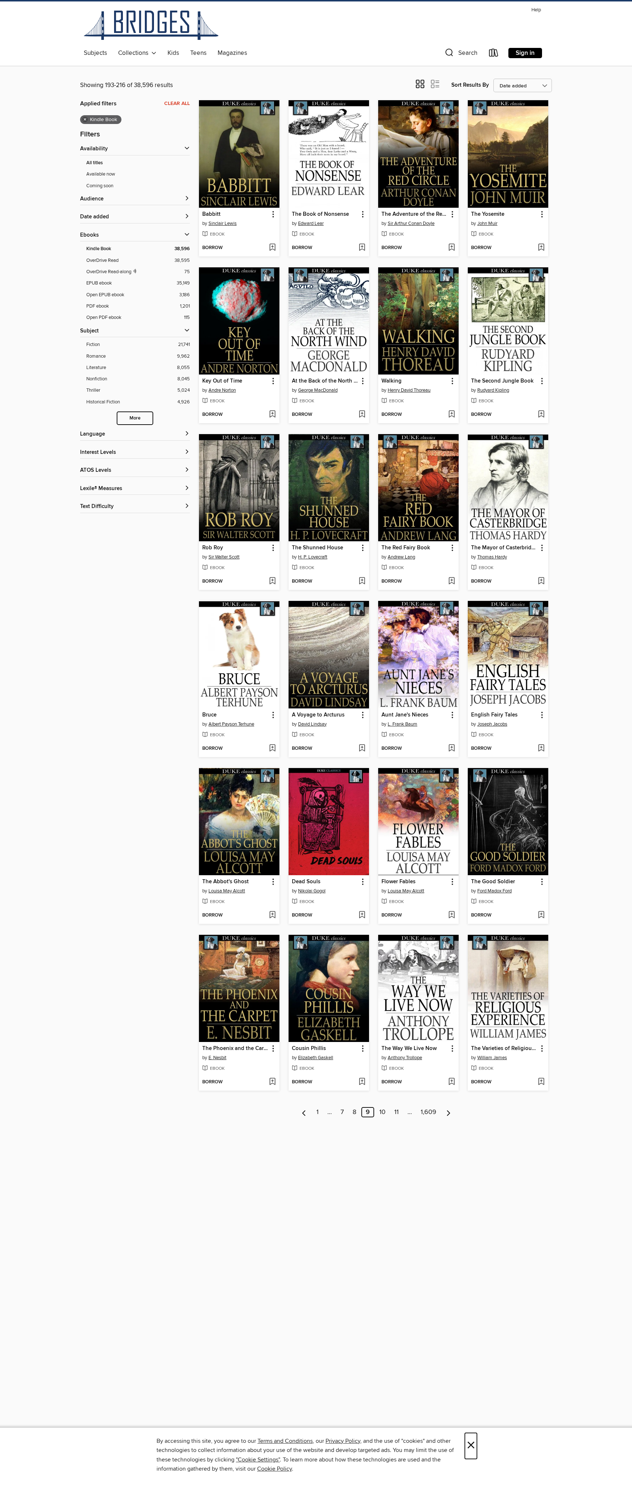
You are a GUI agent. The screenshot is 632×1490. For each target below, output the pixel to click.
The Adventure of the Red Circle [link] (414, 214)
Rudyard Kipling (493, 390)
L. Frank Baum (402, 724)
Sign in (525, 53)
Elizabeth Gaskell (315, 1058)
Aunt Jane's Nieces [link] (404, 715)
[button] (460, 54)
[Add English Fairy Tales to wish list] (541, 748)
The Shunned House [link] (317, 548)
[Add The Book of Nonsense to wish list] (361, 248)
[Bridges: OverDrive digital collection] (151, 25)
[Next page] (448, 1112)
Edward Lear (311, 223)
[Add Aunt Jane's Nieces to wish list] (451, 748)
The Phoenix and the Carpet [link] (235, 1048)
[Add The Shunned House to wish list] (361, 581)
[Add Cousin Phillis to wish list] (361, 1082)
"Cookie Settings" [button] (258, 1459)
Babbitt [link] (211, 214)
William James (492, 1058)
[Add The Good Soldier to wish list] (541, 915)
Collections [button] (134, 53)
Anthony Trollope (405, 1058)
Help (536, 10)
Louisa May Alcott (226, 891)
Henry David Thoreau (409, 390)
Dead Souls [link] (306, 881)
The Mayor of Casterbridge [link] (504, 548)
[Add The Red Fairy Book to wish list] (451, 581)
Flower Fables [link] (398, 881)
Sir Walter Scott (224, 557)
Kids (173, 53)
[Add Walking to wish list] (451, 414)
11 (396, 1112)
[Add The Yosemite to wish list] (541, 248)
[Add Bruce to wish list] (272, 748)
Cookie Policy (274, 1468)
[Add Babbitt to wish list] (272, 248)
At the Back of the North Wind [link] (325, 381)
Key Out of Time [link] (222, 381)
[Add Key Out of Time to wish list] (272, 414)
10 (382, 1112)
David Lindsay (312, 724)
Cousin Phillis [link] (309, 1048)
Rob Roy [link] (212, 548)
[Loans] (494, 54)
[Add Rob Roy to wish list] (272, 581)
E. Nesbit (217, 1058)
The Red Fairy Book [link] (405, 548)
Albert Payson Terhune (231, 724)
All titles (94, 163)
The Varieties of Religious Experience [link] (504, 1048)
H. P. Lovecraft (312, 557)
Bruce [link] (209, 715)
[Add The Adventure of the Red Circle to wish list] (451, 248)
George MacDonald (318, 390)
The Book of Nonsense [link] (320, 214)
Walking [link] (391, 381)
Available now (100, 174)
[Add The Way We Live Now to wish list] (451, 1082)
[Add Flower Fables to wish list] (451, 915)
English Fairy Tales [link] (494, 715)
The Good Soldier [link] (493, 881)
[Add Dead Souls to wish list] (361, 915)
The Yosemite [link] (487, 214)
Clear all (177, 103)
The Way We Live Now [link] (409, 1048)
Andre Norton (222, 390)
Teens (198, 53)
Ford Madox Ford (494, 891)
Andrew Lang (401, 557)
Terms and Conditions (285, 1441)
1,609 (428, 1112)
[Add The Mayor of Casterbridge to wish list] (541, 581)
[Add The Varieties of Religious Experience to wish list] (541, 1082)
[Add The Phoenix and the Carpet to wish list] (272, 1082)
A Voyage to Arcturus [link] (318, 715)
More (134, 418)
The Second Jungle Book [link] (502, 381)
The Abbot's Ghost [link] (225, 881)
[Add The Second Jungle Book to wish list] (541, 414)
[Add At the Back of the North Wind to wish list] (361, 414)
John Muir (487, 223)
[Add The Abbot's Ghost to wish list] (272, 915)
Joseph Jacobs (492, 724)
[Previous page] (304, 1112)
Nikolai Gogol (312, 891)
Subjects (95, 53)
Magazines (232, 53)
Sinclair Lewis (222, 223)
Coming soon (99, 186)
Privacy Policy (343, 1441)
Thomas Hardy (492, 557)
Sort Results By (470, 85)
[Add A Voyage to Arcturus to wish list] (361, 748)
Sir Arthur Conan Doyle (411, 223)
